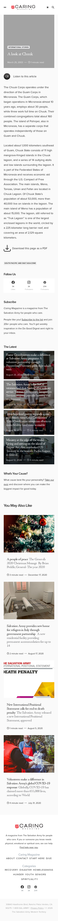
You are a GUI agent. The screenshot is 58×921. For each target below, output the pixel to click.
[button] (5, 7)
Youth (29, 874)
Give (49, 858)
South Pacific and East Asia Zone (20, 263)
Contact (22, 858)
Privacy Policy (37, 907)
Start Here (37, 858)
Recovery (11, 869)
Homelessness (43, 869)
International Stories (18, 47)
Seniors (40, 874)
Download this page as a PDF (29, 248)
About (10, 858)
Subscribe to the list (32, 319)
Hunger (18, 874)
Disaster (25, 869)
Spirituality (29, 879)
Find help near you (29, 847)
